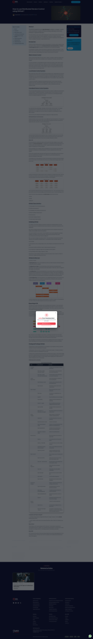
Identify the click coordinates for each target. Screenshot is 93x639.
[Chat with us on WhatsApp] (90, 636)
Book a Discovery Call (46, 323)
